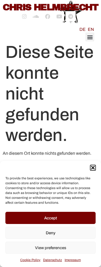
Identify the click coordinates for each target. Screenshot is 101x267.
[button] (93, 167)
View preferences (50, 248)
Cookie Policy (30, 260)
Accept (50, 218)
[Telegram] (70, 16)
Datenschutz (52, 260)
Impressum (73, 260)
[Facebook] (47, 16)
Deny (50, 233)
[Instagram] (24, 16)
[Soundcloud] (36, 16)
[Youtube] (59, 16)
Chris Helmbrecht (50, 7)
